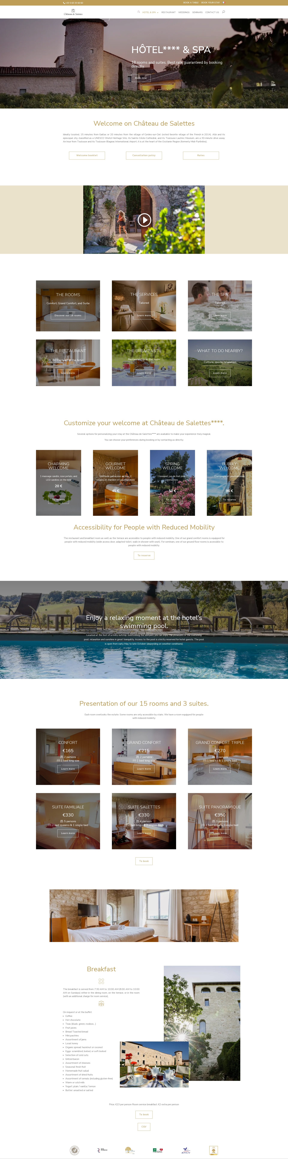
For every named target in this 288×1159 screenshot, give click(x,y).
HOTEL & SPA (149, 12)
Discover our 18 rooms (68, 315)
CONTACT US (212, 12)
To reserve (58, 499)
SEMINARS (197, 12)
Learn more (144, 315)
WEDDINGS (184, 12)
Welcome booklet (87, 155)
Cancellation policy (143, 155)
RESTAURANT (169, 12)
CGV (144, 1126)
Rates (201, 155)
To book (144, 861)
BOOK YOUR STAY (210, 3)
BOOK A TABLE (191, 3)
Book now (141, 78)
